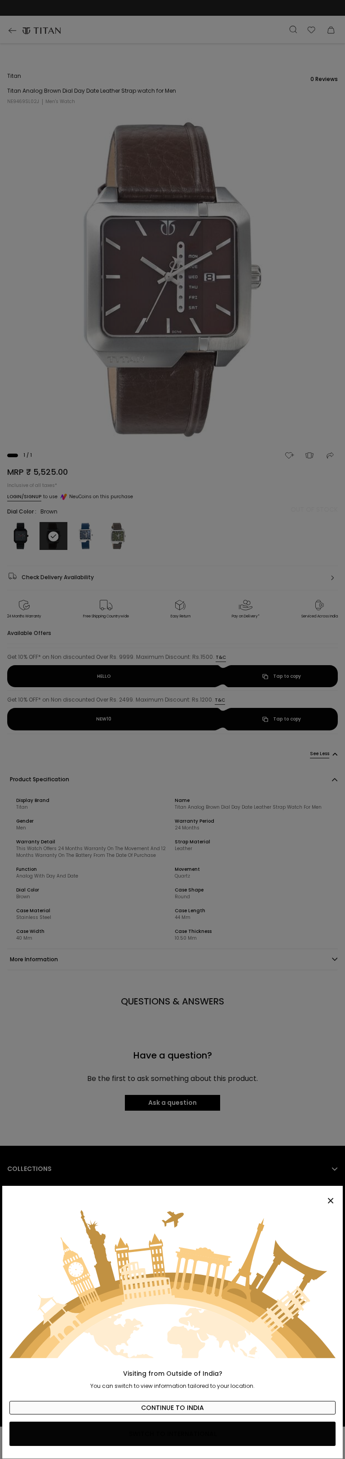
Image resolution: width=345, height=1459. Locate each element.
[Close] (172, 1196)
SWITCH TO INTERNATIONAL (173, 1433)
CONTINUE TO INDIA (172, 1407)
